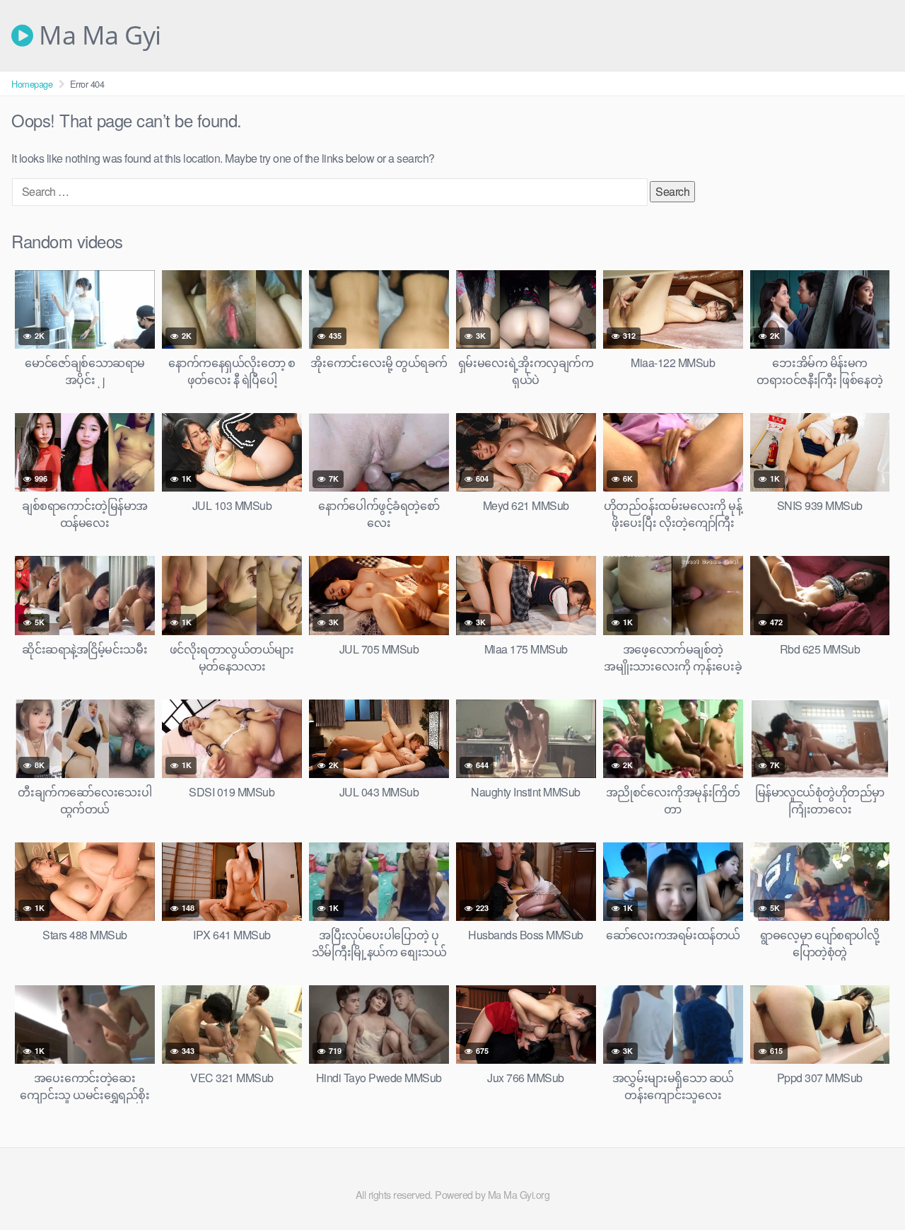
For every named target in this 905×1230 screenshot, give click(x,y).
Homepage (31, 84)
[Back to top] (866, 1185)
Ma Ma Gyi (97, 35)
